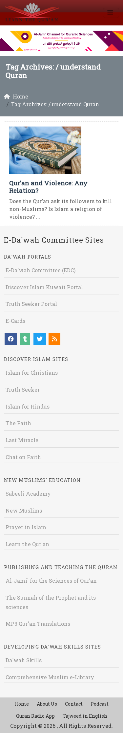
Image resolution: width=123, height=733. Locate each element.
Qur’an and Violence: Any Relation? (48, 186)
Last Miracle (22, 440)
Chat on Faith (23, 457)
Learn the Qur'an (27, 544)
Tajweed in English (85, 716)
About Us (47, 704)
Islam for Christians (32, 372)
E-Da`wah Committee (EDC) (40, 270)
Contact (74, 704)
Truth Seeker (23, 389)
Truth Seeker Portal (31, 303)
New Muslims (24, 510)
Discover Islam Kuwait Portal (44, 287)
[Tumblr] (25, 339)
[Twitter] (39, 339)
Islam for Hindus (28, 406)
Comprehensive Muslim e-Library (50, 677)
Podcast (100, 704)
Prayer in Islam (26, 527)
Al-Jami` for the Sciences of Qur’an (51, 580)
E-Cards (15, 320)
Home (21, 704)
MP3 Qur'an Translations (38, 623)
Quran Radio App (35, 716)
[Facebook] (11, 339)
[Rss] (54, 339)
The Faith (18, 423)
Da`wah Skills (24, 660)
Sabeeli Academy (28, 493)
